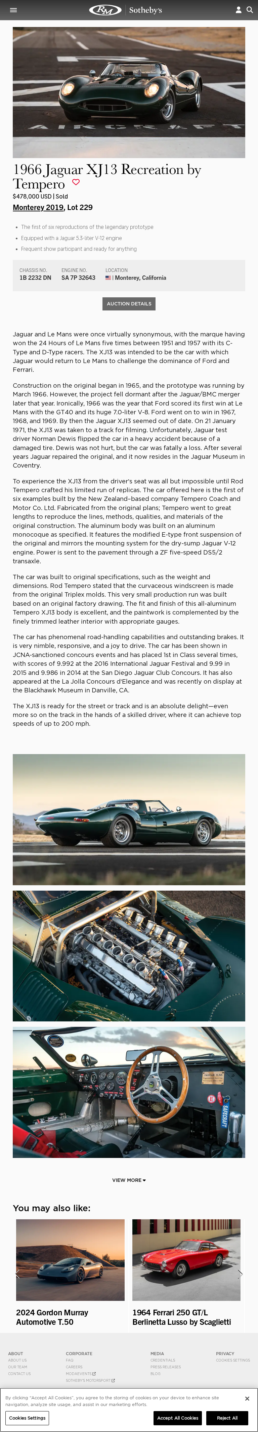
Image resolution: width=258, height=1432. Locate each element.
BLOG (155, 1374)
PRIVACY (225, 1353)
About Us (17, 1360)
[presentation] (17, 1274)
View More (127, 1180)
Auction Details (129, 303)
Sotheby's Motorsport (89, 1380)
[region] (129, 1410)
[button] (239, 9)
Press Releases (165, 1367)
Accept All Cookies (177, 1418)
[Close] (247, 1398)
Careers (74, 1367)
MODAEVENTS (79, 1374)
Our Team (17, 1367)
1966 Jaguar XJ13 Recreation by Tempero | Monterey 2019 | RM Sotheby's (125, 10)
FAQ (70, 1360)
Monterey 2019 (38, 206)
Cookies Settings (233, 1360)
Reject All (227, 1418)
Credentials (162, 1360)
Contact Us (19, 1374)
